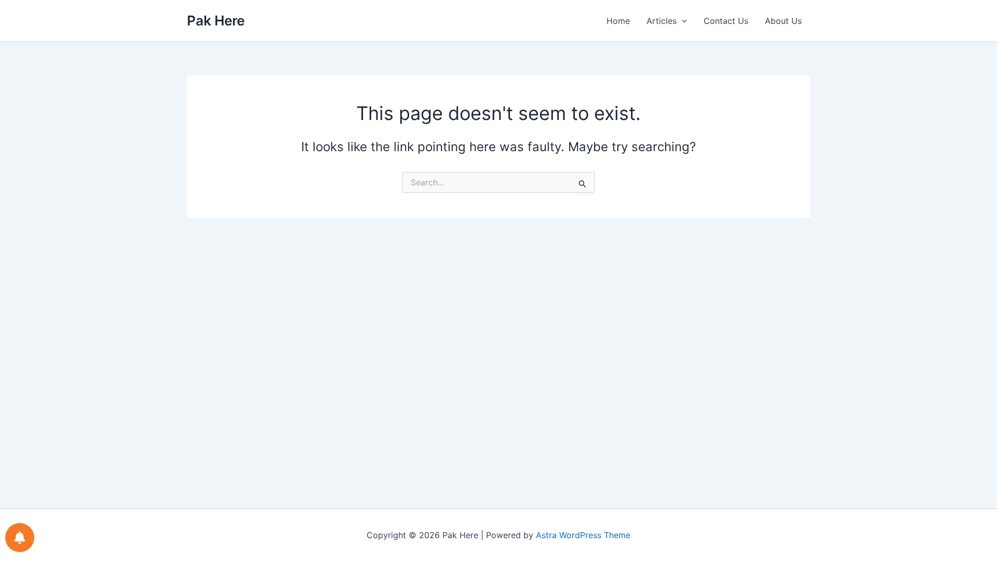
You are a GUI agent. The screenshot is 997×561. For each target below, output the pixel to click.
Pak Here (216, 20)
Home (618, 21)
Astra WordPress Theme (583, 535)
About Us (783, 21)
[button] (682, 21)
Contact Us (726, 21)
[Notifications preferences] (19, 537)
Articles (661, 21)
